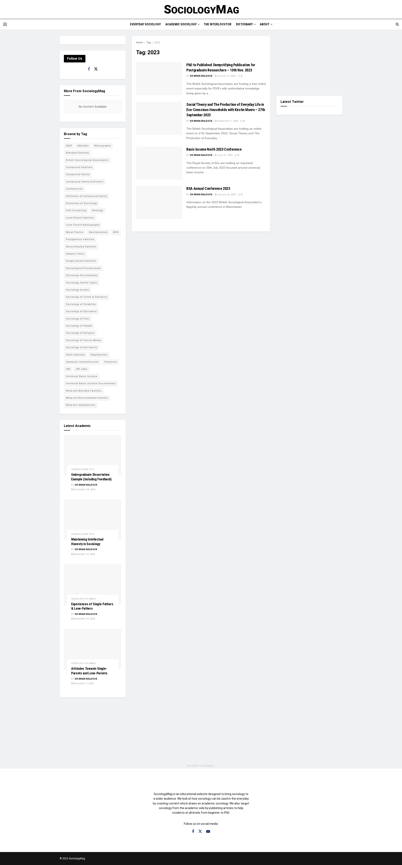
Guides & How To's (82, 469)
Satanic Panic (75, 253)
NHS (116, 232)
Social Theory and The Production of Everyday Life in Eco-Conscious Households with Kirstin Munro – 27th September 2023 (225, 109)
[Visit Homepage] (201, 9)
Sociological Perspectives (83, 268)
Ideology (97, 210)
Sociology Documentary (82, 275)
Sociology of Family (83, 599)
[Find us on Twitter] (96, 69)
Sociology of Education (81, 311)
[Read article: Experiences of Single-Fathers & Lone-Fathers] (92, 584)
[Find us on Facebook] (89, 69)
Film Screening (76, 210)
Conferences (74, 188)
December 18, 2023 (84, 489)
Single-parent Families (81, 261)
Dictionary (244, 24)
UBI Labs (81, 369)
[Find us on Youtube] (208, 831)
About (264, 24)
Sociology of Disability (81, 304)
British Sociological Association (87, 160)
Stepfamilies (98, 354)
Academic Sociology (181, 24)
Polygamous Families (80, 239)
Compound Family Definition (84, 181)
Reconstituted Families (81, 246)
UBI (68, 369)
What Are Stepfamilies (80, 405)
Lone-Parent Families (80, 217)
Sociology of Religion (80, 333)
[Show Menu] (5, 24)
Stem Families (75, 354)
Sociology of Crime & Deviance (86, 297)
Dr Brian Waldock (201, 76)
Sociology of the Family (81, 347)
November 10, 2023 (84, 618)
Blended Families (77, 152)
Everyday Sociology (145, 24)
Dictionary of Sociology (81, 203)
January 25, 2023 (226, 194)
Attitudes (83, 145)
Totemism (110, 362)
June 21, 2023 (224, 155)
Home (139, 42)
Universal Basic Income (81, 376)
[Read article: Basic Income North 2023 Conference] (159, 163)
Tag (148, 42)
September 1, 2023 (227, 121)
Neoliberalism (98, 232)
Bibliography (102, 145)
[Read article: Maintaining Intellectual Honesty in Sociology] (92, 519)
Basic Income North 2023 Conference (214, 149)
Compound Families (79, 167)
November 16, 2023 (84, 554)
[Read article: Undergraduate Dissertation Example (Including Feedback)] (92, 455)
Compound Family (78, 174)
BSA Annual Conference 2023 (208, 188)
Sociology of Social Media (83, 340)
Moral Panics (75, 232)
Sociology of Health (79, 326)
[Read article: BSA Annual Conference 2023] (159, 202)
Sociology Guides (77, 289)
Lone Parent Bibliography (82, 225)
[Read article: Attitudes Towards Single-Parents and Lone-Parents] (92, 649)
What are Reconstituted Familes (87, 398)
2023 (157, 42)
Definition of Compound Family (86, 196)
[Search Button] (397, 24)
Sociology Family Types (81, 282)
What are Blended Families (84, 390)
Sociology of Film (77, 318)
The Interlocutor (217, 24)
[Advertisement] (309, 62)
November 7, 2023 (83, 683)
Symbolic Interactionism (82, 362)
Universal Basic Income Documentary (91, 383)
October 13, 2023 (226, 76)
